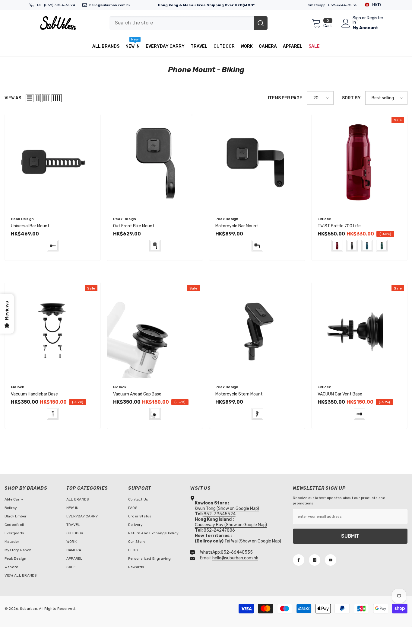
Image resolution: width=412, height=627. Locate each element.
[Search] (188, 23)
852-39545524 (220, 514)
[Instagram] (314, 560)
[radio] (53, 245)
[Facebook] (298, 560)
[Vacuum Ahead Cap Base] (155, 330)
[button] (29, 98)
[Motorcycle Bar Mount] (257, 162)
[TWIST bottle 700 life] (359, 162)
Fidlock (324, 219)
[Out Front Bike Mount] (155, 162)
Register (375, 18)
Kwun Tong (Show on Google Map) (227, 508)
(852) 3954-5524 (59, 5)
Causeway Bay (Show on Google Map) (231, 524)
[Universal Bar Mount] (52, 162)
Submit (350, 536)
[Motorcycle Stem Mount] (257, 330)
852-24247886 (219, 530)
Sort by (351, 98)
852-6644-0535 (342, 5)
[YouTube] (330, 560)
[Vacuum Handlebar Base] (52, 330)
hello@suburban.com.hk (109, 5)
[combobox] (181, 23)
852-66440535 (237, 552)
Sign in (357, 20)
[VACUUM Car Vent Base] (359, 330)
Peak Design (22, 219)
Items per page (285, 98)
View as (13, 98)
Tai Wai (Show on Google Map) (238, 541)
